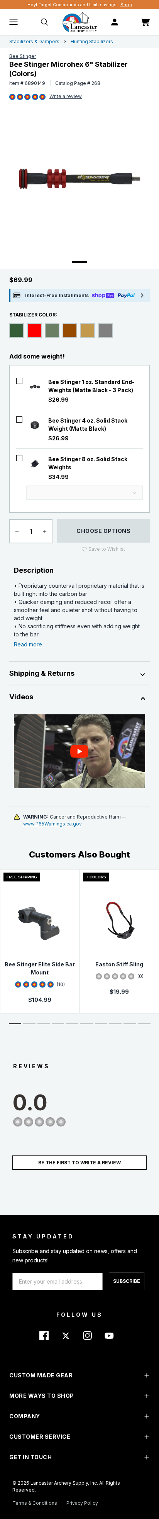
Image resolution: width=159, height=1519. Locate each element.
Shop (126, 4)
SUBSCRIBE (126, 1281)
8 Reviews (65, 96)
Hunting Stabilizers (92, 41)
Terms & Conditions (34, 1503)
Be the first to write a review (79, 1162)
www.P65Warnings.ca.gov (52, 824)
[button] (15, 1023)
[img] (12, 97)
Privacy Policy (82, 1503)
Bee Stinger (22, 56)
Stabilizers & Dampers (34, 41)
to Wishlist (106, 549)
